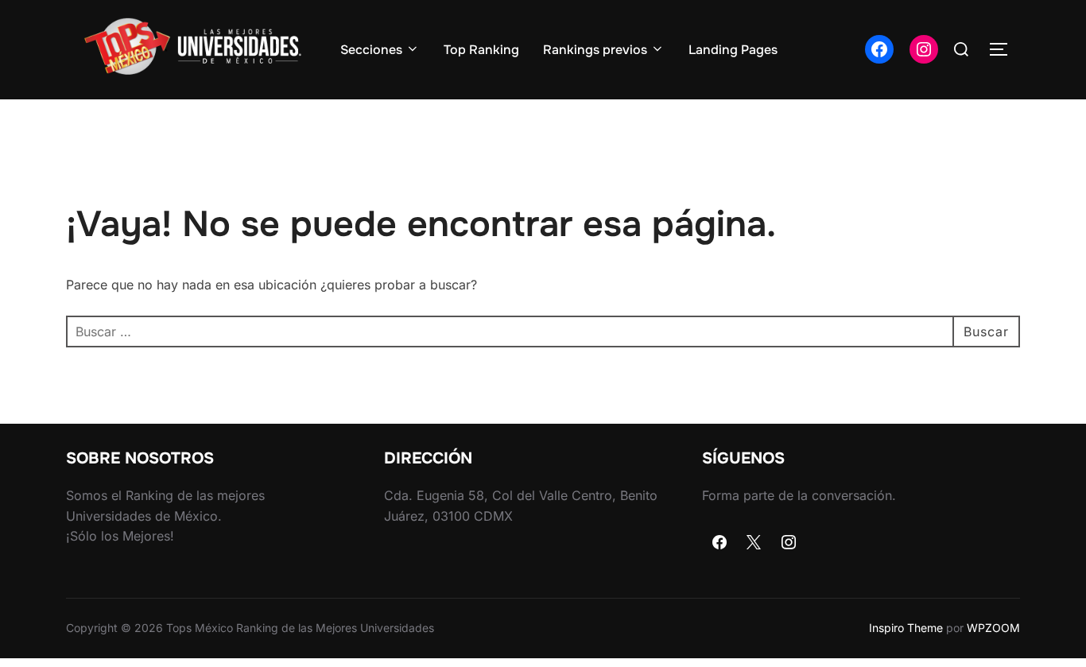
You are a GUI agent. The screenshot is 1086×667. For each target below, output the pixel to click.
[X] (754, 542)
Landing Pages (733, 49)
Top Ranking (481, 49)
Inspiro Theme (906, 627)
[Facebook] (719, 542)
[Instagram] (788, 542)
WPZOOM (993, 627)
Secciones (371, 49)
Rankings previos (595, 49)
